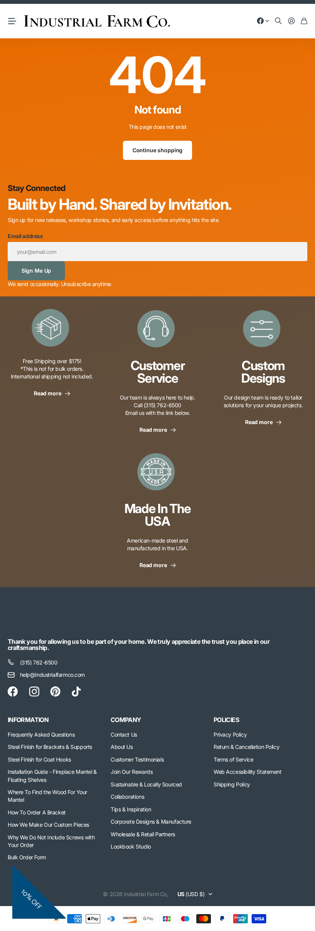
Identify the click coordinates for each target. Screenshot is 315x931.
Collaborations (127, 796)
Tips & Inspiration (131, 809)
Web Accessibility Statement (248, 771)
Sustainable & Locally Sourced (146, 784)
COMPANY (126, 720)
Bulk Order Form (27, 857)
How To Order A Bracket (37, 812)
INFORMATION (28, 720)
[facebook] (13, 692)
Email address (25, 236)
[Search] (278, 21)
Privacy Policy (230, 734)
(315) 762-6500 (39, 662)
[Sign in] (291, 21)
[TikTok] (76, 692)
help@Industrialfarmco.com (52, 674)
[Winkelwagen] (304, 21)
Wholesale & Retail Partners (143, 834)
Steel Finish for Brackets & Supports (50, 746)
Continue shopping (158, 150)
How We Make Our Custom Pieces (48, 824)
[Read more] (263, 21)
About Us (122, 746)
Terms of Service (233, 759)
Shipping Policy (232, 784)
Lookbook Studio (131, 846)
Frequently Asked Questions (41, 734)
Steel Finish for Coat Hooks (39, 759)
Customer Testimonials (137, 759)
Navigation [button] (12, 21)
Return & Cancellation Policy (246, 746)
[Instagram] (34, 692)
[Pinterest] (55, 692)
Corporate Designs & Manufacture (151, 821)
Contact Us (124, 734)
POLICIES (226, 720)
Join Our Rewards (132, 771)
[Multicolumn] (52, 332)
